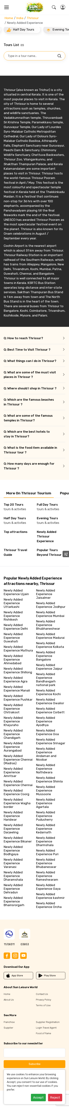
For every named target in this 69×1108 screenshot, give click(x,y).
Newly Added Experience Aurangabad (13, 746)
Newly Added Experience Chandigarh (13, 734)
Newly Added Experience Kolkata (50, 645)
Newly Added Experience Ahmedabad (13, 659)
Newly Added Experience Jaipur (49, 666)
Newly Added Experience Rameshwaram (47, 875)
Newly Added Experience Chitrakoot (13, 708)
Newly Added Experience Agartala (45, 803)
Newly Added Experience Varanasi (13, 863)
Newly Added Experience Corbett (50, 710)
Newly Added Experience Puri (47, 852)
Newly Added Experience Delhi (16, 626)
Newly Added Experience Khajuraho (13, 721)
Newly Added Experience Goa (47, 732)
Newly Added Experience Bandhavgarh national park (46, 679)
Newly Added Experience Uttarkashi (13, 603)
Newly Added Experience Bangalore (45, 655)
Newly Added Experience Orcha (49, 905)
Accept (38, 1097)
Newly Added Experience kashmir (50, 896)
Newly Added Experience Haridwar (13, 815)
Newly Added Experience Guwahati (13, 637)
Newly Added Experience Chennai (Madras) (18, 759)
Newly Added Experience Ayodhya (45, 721)
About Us (9, 999)
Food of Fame (43, 1033)
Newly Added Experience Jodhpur (50, 605)
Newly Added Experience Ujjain (16, 592)
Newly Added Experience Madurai (50, 635)
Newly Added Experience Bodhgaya (13, 850)
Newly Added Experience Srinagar (50, 741)
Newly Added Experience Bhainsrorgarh (14, 901)
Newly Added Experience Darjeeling (13, 828)
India (19, 18)
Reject (55, 1097)
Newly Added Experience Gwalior (50, 701)
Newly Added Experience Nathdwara (45, 768)
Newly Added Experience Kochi (48, 692)
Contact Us (42, 994)
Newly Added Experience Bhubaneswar (46, 863)
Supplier (8, 1027)
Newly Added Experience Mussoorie (45, 790)
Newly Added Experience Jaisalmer (45, 594)
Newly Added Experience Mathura (18, 648)
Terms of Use (43, 1005)
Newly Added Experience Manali (17, 688)
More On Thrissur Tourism (28, 493)
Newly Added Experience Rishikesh (13, 615)
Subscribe (34, 1064)
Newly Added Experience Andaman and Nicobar (46, 754)
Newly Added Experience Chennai (18, 783)
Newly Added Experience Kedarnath (45, 828)
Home (9, 18)
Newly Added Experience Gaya (48, 886)
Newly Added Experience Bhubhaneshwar (48, 624)
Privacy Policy (43, 999)
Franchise (9, 1022)
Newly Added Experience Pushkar (18, 697)
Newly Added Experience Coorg (16, 792)
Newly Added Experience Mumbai (50, 614)
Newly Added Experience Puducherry (45, 815)
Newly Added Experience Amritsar (13, 772)
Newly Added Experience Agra (15, 679)
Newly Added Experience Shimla (49, 779)
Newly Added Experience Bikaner (18, 839)
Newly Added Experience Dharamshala (13, 875)
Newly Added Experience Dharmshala (45, 841)
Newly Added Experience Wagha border (17, 803)
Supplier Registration (48, 1022)
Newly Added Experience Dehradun (13, 888)
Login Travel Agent (46, 1027)
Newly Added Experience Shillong (18, 670)
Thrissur (33, 18)
